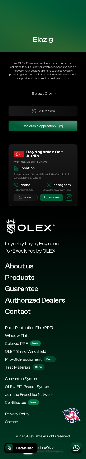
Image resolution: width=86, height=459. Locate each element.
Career (11, 421)
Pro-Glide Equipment (23, 359)
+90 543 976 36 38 (24, 189)
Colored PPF (16, 343)
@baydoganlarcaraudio (57, 189)
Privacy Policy (17, 413)
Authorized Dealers (35, 300)
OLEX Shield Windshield (25, 351)
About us (19, 266)
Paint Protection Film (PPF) (29, 327)
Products (19, 277)
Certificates (15, 402)
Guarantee (21, 289)
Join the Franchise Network (29, 394)
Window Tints (17, 335)
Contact (18, 311)
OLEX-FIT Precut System (28, 386)
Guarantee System (21, 378)
